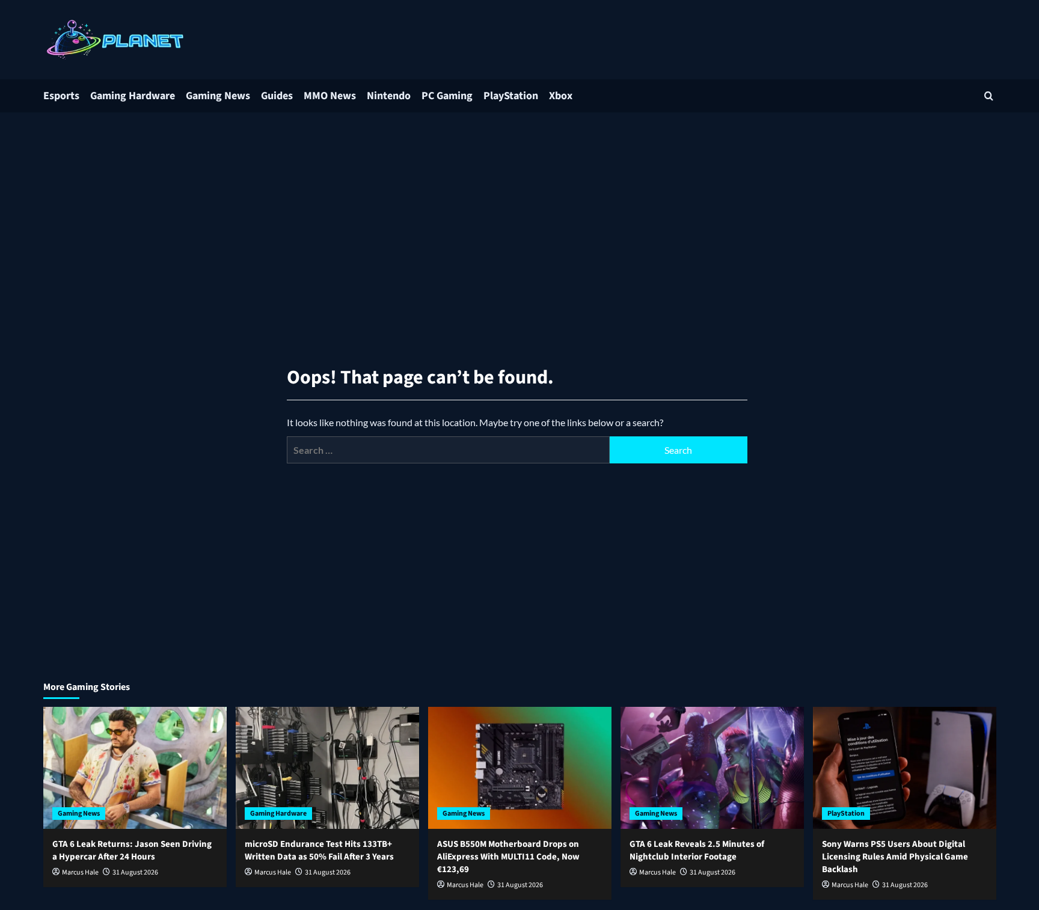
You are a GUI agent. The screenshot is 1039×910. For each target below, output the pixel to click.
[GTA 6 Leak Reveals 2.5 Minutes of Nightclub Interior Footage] (712, 768)
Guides (277, 95)
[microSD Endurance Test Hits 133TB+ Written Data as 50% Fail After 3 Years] (327, 768)
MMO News (330, 95)
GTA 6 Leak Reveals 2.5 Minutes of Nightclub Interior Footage (697, 850)
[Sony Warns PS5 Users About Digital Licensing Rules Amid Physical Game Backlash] (904, 768)
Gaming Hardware (132, 95)
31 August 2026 (135, 872)
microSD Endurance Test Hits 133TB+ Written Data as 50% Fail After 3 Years (319, 850)
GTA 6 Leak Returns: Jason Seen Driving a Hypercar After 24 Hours (132, 850)
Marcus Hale (80, 872)
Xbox (560, 95)
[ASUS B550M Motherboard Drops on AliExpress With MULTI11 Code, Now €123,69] (519, 768)
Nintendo (389, 95)
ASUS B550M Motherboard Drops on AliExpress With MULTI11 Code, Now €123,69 (508, 857)
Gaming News (218, 95)
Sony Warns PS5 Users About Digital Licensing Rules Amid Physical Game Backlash (895, 857)
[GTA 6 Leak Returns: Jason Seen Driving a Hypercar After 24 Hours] (135, 768)
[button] (988, 95)
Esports (61, 95)
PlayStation (510, 95)
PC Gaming (447, 95)
